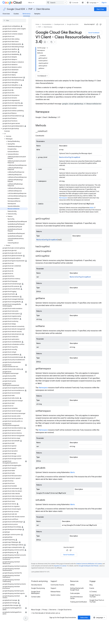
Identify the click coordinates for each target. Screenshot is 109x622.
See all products (36, 585)
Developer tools (59, 24)
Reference (26, 14)
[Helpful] (97, 24)
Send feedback (93, 33)
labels (92, 207)
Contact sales (35, 597)
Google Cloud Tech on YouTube (97, 601)
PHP (30, 9)
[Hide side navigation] (26, 618)
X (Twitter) (93, 591)
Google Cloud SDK (16, 9)
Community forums (57, 585)
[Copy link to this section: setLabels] (47, 500)
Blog (91, 585)
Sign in (104, 2)
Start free (100, 9)
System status (55, 595)
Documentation (47, 24)
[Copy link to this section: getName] (47, 298)
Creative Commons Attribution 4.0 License (89, 563)
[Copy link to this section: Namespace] (51, 112)
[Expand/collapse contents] (47, 48)
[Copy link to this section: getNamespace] (53, 369)
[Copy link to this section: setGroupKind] (51, 256)
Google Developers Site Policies (88, 566)
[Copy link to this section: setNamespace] (53, 411)
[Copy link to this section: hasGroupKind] (51, 246)
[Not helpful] (100, 24)
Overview (6, 14)
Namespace (63, 198)
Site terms (52, 609)
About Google (35, 609)
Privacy (44, 609)
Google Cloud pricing (38, 588)
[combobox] (56, 2)
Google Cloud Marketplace (35, 592)
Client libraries (43, 9)
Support (53, 588)
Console (75, 3)
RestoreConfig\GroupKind (69, 157)
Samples (37, 14)
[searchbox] (14, 20)
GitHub (72, 585)
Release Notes (55, 591)
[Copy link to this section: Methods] (49, 125)
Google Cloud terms (65, 609)
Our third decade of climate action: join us (46, 613)
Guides (16, 14)
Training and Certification (78, 602)
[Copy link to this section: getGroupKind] (51, 219)
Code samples (75, 593)
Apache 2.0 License (60, 566)
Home (37, 24)
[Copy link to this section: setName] (47, 326)
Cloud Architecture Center (76, 597)
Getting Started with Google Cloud (77, 589)
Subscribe (84, 617)
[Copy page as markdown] (51, 42)
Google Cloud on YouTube (95, 596)
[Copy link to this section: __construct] (49, 131)
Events (92, 588)
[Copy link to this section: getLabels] (47, 468)
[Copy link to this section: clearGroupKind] (53, 251)
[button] (14, 128)
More (30, 3)
